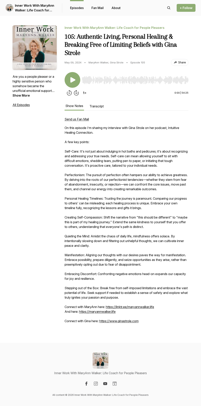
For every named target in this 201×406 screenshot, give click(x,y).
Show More (21, 95)
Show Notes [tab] (74, 106)
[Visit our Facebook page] (86, 384)
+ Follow (186, 8)
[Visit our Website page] (115, 384)
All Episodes (21, 105)
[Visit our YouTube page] (105, 384)
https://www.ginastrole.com (119, 321)
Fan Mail (97, 8)
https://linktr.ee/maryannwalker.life (130, 307)
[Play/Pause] (72, 80)
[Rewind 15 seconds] (69, 93)
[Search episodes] (168, 7)
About (116, 8)
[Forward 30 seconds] (76, 93)
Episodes (77, 8)
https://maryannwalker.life (97, 312)
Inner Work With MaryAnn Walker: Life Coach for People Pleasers (34, 8)
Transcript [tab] (97, 106)
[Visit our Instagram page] (96, 384)
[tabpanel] (126, 222)
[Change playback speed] (85, 93)
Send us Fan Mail (77, 119)
